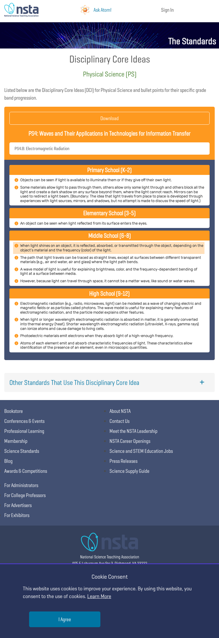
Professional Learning (24, 431)
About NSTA (120, 411)
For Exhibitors (16, 515)
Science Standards (21, 451)
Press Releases (123, 461)
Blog (8, 461)
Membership (15, 441)
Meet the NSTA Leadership (133, 431)
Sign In (167, 10)
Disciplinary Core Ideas (109, 59)
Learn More (99, 596)
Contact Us (119, 421)
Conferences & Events (24, 421)
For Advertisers (18, 505)
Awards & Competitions (25, 471)
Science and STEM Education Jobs (141, 451)
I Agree (64, 619)
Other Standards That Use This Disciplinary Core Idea (74, 382)
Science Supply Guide (129, 471)
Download (109, 118)
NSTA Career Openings (130, 441)
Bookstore (13, 411)
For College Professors (25, 495)
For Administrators (21, 485)
